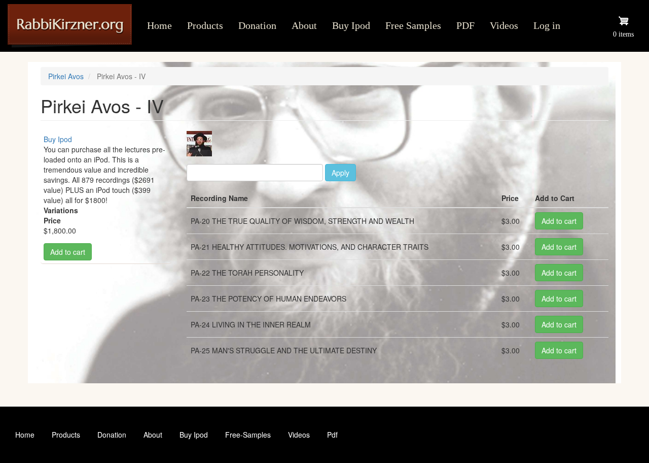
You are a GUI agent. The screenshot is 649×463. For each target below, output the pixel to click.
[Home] (73, 26)
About (304, 25)
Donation (257, 25)
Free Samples (413, 25)
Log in (546, 25)
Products (205, 25)
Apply (340, 173)
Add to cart (67, 252)
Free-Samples (248, 434)
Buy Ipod (351, 25)
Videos (504, 25)
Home (159, 25)
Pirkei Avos (66, 76)
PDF (465, 25)
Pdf (332, 434)
